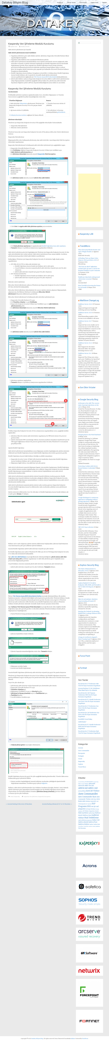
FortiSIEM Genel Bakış (85, 719)
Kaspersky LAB (86, 234)
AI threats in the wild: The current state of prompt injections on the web (88, 405)
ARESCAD (83, 788)
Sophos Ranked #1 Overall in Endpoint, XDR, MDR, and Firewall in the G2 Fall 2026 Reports (89, 585)
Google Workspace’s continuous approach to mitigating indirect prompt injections (88, 499)
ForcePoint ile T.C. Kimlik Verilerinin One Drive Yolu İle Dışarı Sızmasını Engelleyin (89, 701)
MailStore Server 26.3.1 (85, 312)
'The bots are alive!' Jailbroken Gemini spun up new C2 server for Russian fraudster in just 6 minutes (89, 268)
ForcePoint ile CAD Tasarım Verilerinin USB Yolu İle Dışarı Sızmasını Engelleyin (87, 695)
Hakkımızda (94, 2)
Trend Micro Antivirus (88, 826)
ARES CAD (93, 788)
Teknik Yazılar (71, 2)
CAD (97, 801)
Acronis (80, 748)
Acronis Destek (89, 781)
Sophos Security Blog (89, 565)
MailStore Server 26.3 (84, 321)
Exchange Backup (90, 809)
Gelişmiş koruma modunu (18, 115)
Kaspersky (41, 154)
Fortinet (83, 668)
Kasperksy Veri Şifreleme (31, 796)
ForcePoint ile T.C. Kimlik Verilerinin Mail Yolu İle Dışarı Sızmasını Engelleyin (89, 726)
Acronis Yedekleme (85, 783)
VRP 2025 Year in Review (86, 527)
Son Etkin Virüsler (88, 387)
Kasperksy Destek (94, 811)
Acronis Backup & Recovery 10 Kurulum (19, 804)
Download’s (83, 2)
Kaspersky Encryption (44, 796)
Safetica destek (83, 822)
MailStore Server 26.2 (85, 353)
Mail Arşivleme (83, 813)
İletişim (104, 2)
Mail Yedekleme (91, 817)
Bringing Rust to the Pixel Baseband (89, 434)
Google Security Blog (89, 399)
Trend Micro (82, 767)
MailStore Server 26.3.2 (85, 304)
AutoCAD (93, 801)
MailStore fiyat (87, 815)
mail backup (91, 813)
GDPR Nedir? (82, 722)
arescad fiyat (82, 791)
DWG (89, 806)
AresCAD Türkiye (92, 791)
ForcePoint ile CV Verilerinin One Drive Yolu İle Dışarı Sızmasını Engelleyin (88, 708)
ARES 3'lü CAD (89, 785)
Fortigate (81, 756)
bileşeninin (23, 103)
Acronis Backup (81, 781)
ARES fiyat (93, 799)
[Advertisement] (89, 198)
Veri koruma (82, 828)
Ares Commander (83, 750)
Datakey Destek (25, 46)
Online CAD (96, 820)
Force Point (85, 656)
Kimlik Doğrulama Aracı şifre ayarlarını (54, 246)
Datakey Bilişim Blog (15, 2)
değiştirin (44, 783)
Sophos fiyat (97, 824)
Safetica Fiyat (92, 822)
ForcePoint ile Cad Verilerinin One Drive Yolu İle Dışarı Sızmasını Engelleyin (88, 714)
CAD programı (82, 804)
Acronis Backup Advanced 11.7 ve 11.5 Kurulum (57, 804)
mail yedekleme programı (85, 820)
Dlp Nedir (89, 803)
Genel (11, 796)
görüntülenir (61, 112)
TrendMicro (85, 246)
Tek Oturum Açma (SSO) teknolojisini (45, 77)
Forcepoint (81, 753)
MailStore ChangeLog (89, 300)
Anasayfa (60, 2)
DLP (86, 803)
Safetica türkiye (83, 824)
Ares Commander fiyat (87, 797)
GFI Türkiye (86, 811)
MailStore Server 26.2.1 (85, 343)
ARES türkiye (86, 801)
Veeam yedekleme (96, 826)
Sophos (80, 764)
